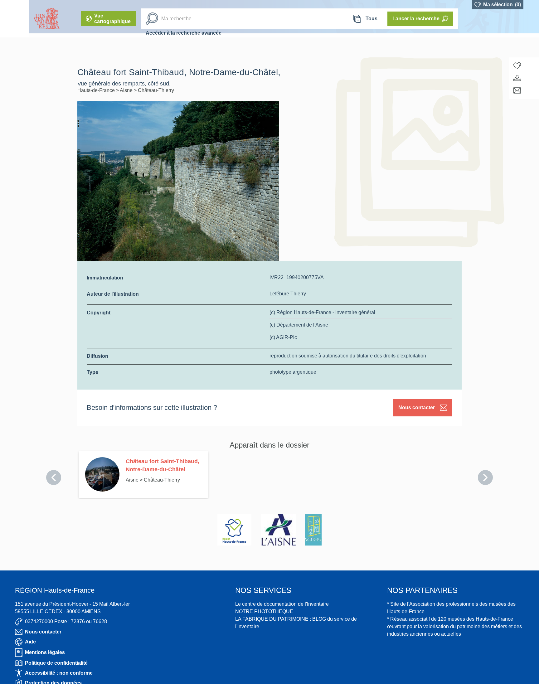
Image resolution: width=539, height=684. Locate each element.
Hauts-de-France (96, 90)
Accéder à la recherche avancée (183, 33)
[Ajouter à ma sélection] (517, 65)
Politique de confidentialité (56, 663)
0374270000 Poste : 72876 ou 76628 (66, 621)
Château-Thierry (156, 90)
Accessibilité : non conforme (59, 673)
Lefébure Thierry (288, 293)
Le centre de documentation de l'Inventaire (282, 604)
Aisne (127, 90)
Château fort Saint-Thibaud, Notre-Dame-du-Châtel (162, 465)
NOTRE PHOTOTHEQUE (264, 611)
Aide (30, 641)
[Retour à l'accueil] (14, 18)
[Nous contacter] (517, 90)
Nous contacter (416, 407)
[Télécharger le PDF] (517, 78)
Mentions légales (45, 652)
